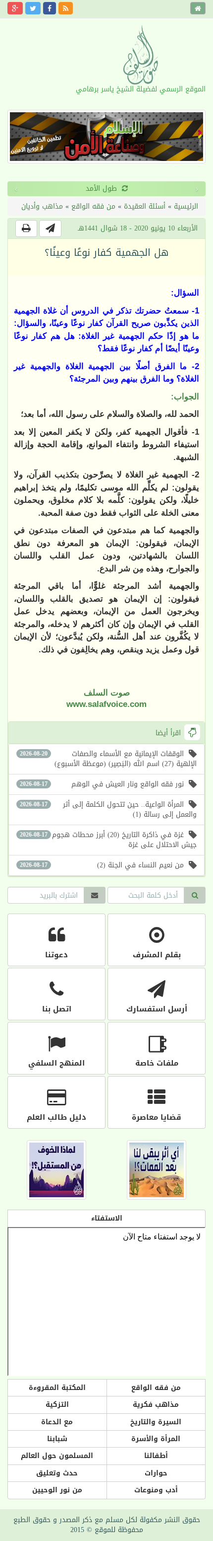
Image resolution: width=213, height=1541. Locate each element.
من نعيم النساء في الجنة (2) (102, 865)
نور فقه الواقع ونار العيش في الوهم (102, 784)
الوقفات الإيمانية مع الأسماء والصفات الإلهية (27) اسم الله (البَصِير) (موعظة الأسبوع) (108, 758)
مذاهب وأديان (42, 206)
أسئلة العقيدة (144, 206)
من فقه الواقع (93, 206)
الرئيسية (186, 206)
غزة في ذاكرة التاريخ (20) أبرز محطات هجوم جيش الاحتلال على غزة (108, 839)
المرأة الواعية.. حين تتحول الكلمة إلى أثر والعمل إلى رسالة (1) (108, 809)
